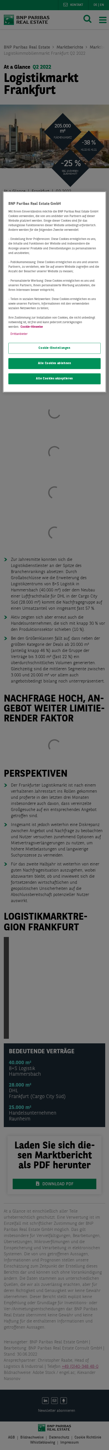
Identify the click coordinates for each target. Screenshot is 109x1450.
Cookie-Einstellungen (54, 348)
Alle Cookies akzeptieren (54, 378)
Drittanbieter (19, 334)
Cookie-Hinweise (32, 327)
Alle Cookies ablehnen (54, 363)
